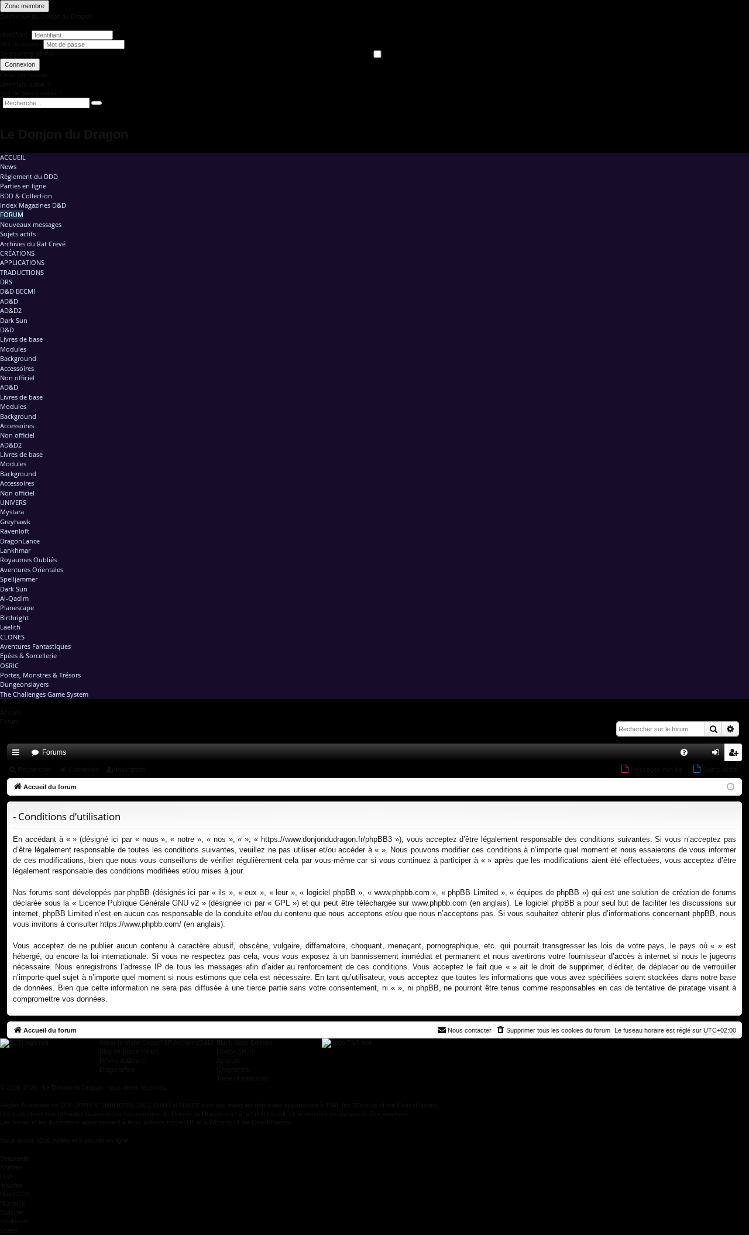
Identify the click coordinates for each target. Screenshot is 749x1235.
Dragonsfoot (117, 1069)
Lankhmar (15, 550)
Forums (54, 752)
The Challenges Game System (44, 694)
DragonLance (20, 540)
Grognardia (233, 1069)
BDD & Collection (26, 195)
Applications (22, 262)
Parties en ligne (23, 185)
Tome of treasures (243, 1078)
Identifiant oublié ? (25, 84)
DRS (6, 281)
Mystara (12, 511)
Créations (17, 253)
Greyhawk (15, 521)
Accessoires (17, 368)
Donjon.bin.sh (236, 1051)
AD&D (9, 301)
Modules (13, 349)
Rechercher (34, 769)
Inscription (130, 769)
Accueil (13, 157)
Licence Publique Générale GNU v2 (139, 903)
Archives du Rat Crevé (33, 243)
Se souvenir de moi (27, 53)
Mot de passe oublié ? (31, 93)
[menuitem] (684, 752)
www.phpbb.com (439, 903)
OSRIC (9, 665)
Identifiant (13, 34)
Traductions (22, 272)
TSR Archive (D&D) (187, 1042)
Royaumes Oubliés (28, 559)
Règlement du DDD (29, 176)
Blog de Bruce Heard (129, 1051)
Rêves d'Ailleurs (122, 1060)
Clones (12, 636)
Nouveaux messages (30, 224)
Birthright (14, 617)
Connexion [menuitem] (718, 754)
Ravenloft (14, 531)
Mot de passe (20, 43)
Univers (13, 502)
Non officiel (17, 377)
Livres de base (21, 339)
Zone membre (24, 5)
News (8, 166)
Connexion (20, 64)
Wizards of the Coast (129, 1042)
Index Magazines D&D (33, 205)
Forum (11, 214)
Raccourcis (18, 754)
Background (18, 358)
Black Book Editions (245, 1042)
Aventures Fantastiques (35, 646)
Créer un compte (24, 74)
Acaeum (228, 1060)
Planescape (17, 607)
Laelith (10, 626)
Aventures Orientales (31, 569)
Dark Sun (14, 320)
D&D (7, 329)
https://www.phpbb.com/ (140, 924)
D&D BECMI (17, 291)
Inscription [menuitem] (735, 754)
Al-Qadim (14, 598)
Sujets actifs (18, 233)
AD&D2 (11, 310)
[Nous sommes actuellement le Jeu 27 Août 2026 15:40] (730, 787)
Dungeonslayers (24, 684)
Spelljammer (18, 579)
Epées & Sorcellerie (28, 655)
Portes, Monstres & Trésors (40, 674)
